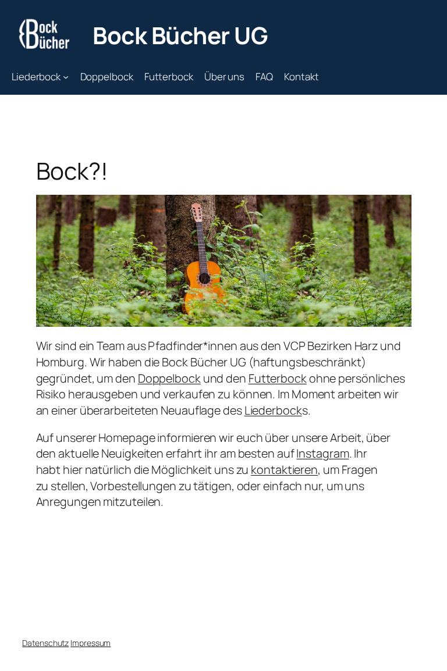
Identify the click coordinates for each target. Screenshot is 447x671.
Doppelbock (169, 378)
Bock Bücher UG (180, 35)
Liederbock (273, 410)
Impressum (90, 642)
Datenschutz (45, 642)
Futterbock (278, 378)
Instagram (322, 453)
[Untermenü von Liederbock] (66, 76)
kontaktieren (284, 469)
